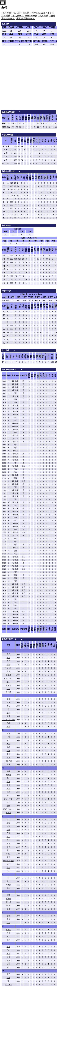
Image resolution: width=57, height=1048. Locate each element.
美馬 (8, 954)
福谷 (8, 747)
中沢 (8, 857)
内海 (8, 671)
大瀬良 (8, 775)
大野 (8, 744)
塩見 (8, 947)
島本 (8, 727)
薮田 (8, 789)
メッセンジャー (8, 720)
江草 (8, 792)
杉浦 (8, 830)
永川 (8, 785)
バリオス (8, 985)
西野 (8, 940)
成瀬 (8, 826)
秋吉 (8, 823)
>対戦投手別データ (25, 18)
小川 (8, 847)
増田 (8, 881)
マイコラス (8, 678)
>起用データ (17, 15)
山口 (8, 682)
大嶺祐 (8, 930)
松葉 (8, 895)
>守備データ (31, 15)
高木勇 (8, 692)
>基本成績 (6, 13)
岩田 (8, 706)
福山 (8, 967)
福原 (8, 716)
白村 (8, 923)
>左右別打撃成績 (21, 13)
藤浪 (8, 702)
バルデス (8, 761)
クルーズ (8, 960)
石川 (8, 833)
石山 (8, 819)
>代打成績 (43, 15)
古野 (8, 850)
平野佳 (8, 902)
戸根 (8, 689)
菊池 (8, 964)
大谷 (8, 937)
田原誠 (8, 675)
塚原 (8, 909)
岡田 (8, 740)
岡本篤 (8, 885)
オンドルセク (8, 861)
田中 (8, 888)
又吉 (8, 737)
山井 (8, 754)
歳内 (8, 713)
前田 (8, 782)
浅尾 (8, 758)
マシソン (8, 668)
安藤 (8, 699)
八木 (8, 871)
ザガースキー (8, 809)
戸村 (8, 950)
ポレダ (8, 685)
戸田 (8, 802)
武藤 (8, 751)
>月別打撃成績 (37, 13)
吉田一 (8, 899)
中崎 (8, 806)
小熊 (8, 764)
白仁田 (8, 906)
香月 (8, 654)
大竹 (8, 661)
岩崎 (8, 723)
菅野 (8, 665)
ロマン (8, 854)
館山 (8, 840)
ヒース (8, 813)
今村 (8, 778)
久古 (8, 844)
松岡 (8, 837)
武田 (8, 978)
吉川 (8, 919)
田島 (8, 733)
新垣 (8, 868)
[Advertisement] (28, 80)
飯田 (8, 795)
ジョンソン (8, 799)
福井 (8, 771)
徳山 (8, 864)
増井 (8, 916)
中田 (8, 974)
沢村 (8, 658)
